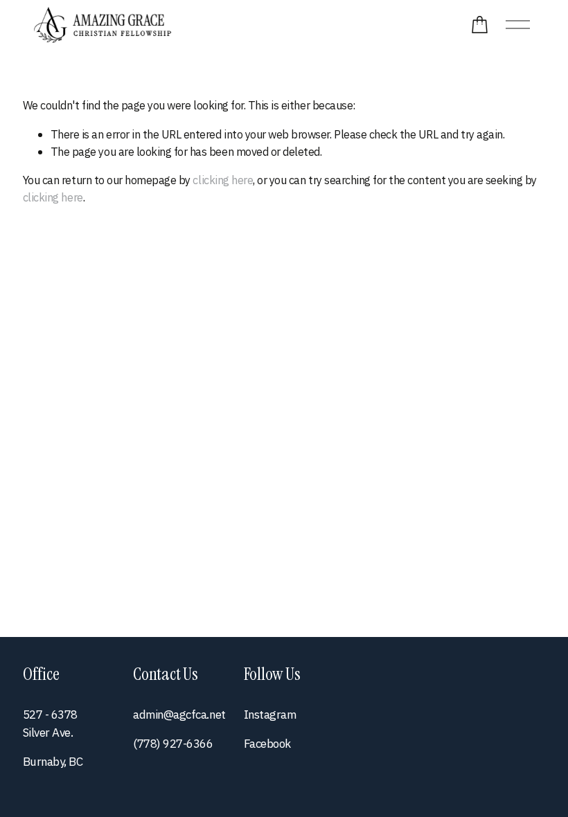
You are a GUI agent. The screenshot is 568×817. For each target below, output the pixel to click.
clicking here (223, 179)
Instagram (270, 714)
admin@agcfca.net (179, 714)
